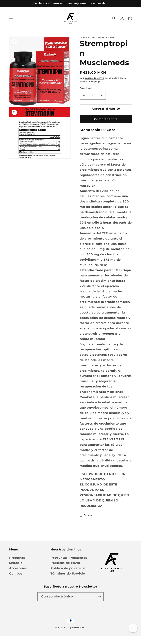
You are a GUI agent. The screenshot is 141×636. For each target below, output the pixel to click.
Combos (16, 573)
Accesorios (18, 568)
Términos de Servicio (67, 573)
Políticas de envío (65, 563)
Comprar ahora (106, 119)
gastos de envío (94, 78)
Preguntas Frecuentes (68, 557)
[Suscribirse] (99, 596)
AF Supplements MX (75, 627)
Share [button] (88, 515)
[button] (11, 18)
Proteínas (17, 557)
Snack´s (16, 563)
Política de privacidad (68, 568)
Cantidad (86, 88)
